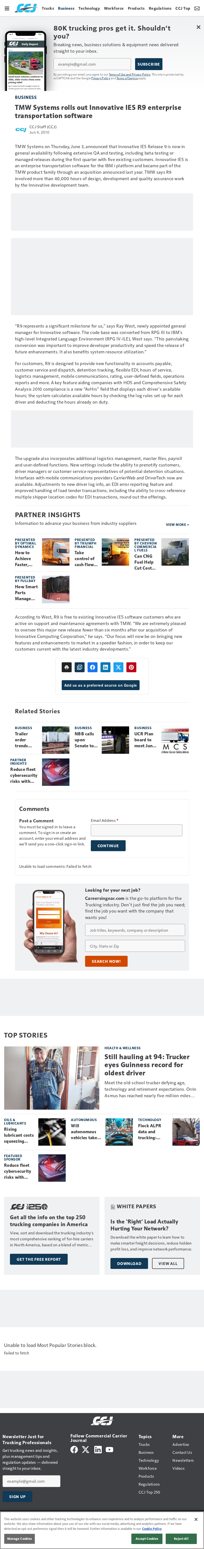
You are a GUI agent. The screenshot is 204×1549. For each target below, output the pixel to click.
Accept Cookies (147, 1539)
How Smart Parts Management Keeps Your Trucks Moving (26, 593)
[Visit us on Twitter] (86, 1449)
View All (167, 1263)
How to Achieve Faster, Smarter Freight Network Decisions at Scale (24, 559)
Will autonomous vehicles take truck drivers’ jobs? (84, 1132)
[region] (102, 1530)
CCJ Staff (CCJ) (42, 126)
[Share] (93, 667)
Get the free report (39, 1259)
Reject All (181, 1539)
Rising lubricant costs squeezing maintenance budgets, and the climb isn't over (19, 1135)
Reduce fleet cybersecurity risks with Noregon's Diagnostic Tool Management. (24, 776)
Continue (108, 845)
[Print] (67, 667)
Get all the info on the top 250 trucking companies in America (49, 1221)
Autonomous (84, 1120)
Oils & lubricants (15, 1121)
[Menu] (7, 8)
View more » (177, 524)
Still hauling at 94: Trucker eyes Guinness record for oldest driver (147, 1065)
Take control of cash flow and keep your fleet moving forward (85, 559)
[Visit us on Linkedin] (98, 1449)
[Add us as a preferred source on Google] (80, 667)
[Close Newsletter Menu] (198, 27)
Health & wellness (122, 1048)
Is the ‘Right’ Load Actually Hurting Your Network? (144, 1225)
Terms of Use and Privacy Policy (130, 74)
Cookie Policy (152, 1529)
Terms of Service (127, 78)
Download (129, 1263)
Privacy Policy (100, 78)
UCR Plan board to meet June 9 (144, 740)
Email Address (105, 820)
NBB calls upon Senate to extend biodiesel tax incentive (84, 740)
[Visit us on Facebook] (74, 1449)
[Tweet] (118, 667)
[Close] (196, 1519)
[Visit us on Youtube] (109, 1449)
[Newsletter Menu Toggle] (197, 8)
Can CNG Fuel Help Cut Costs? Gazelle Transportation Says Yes (145, 562)
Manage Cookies (19, 1539)
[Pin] (131, 667)
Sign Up (17, 1496)
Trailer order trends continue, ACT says (24, 740)
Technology (149, 1120)
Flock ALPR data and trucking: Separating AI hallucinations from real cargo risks (152, 1132)
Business (26, 97)
